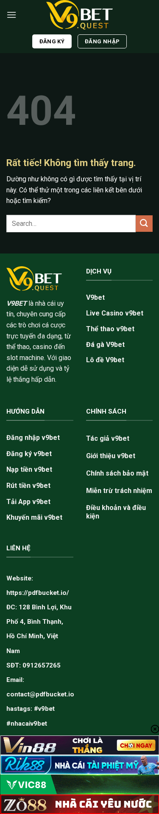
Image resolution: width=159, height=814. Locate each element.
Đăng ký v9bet (29, 454)
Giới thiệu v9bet (110, 456)
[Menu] (11, 14)
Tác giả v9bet (107, 438)
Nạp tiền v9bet (29, 469)
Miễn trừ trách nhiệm (119, 491)
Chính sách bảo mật (117, 473)
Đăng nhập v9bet (33, 438)
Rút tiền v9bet (28, 486)
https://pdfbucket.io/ (37, 593)
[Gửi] (144, 223)
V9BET (16, 303)
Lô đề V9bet (105, 360)
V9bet (95, 297)
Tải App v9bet (28, 502)
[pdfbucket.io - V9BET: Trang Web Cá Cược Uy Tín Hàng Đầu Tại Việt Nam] (79, 15)
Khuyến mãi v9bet (34, 517)
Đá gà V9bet (105, 345)
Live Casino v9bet (114, 313)
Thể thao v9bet (110, 329)
